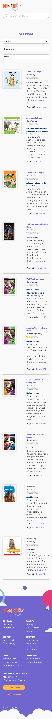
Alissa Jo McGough (33, 183)
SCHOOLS (7, 637)
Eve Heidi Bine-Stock (34, 82)
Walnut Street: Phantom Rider (37, 225)
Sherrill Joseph (32, 237)
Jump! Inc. (31, 552)
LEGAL (6, 655)
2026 (15, 707)
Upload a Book (14, 687)
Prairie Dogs (31, 538)
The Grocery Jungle (35, 172)
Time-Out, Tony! (33, 71)
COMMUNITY (31, 655)
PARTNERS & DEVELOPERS (15, 673)
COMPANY (7, 621)
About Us (7, 624)
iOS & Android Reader (14, 680)
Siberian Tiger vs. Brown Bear (37, 329)
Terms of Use (9, 659)
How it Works (32, 628)
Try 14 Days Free (14, 694)
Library (29, 624)
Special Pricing (10, 640)
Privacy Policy (10, 662)
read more (36, 157)
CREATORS (30, 637)
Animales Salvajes (34, 118)
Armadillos (31, 486)
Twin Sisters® (33, 137)
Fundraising (9, 643)
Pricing (29, 631)
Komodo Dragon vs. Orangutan (34, 381)
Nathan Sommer (32, 290)
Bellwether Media (35, 293)
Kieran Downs (31, 448)
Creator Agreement (12, 665)
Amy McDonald (32, 497)
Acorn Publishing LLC (37, 241)
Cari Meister (31, 549)
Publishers (31, 650)
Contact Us (8, 628)
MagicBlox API (10, 677)
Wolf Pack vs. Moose (35, 279)
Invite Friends (33, 659)
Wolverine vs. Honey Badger (35, 435)
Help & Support (34, 662)
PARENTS (30, 621)
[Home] (12, 6)
